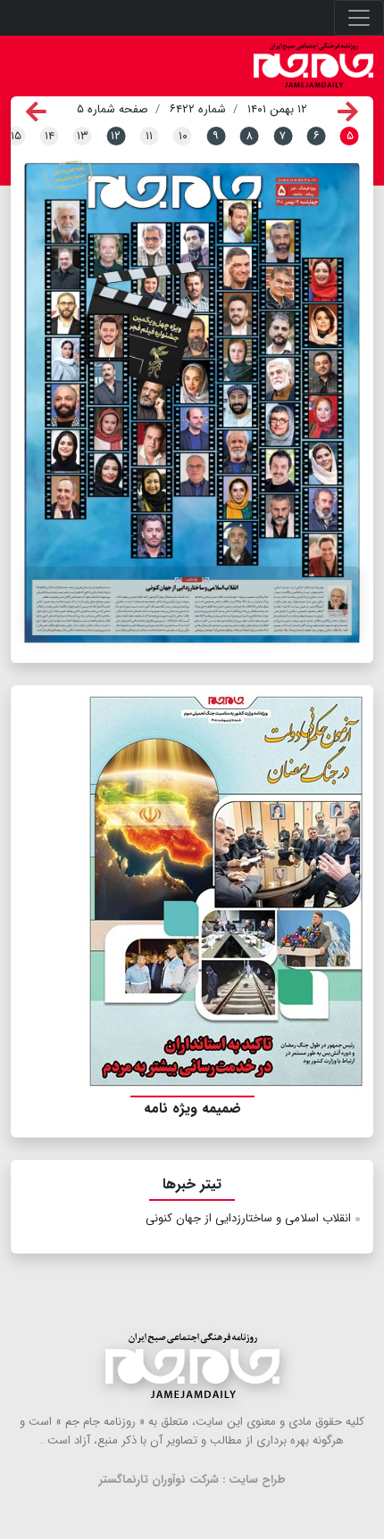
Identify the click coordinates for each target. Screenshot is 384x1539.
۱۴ (49, 136)
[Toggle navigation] (359, 18)
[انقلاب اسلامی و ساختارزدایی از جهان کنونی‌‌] (192, 604)
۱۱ (149, 136)
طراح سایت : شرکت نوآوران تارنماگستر (192, 1479)
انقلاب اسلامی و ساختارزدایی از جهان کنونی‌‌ (248, 1218)
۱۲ (116, 136)
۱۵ (16, 136)
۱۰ (183, 136)
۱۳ (82, 136)
